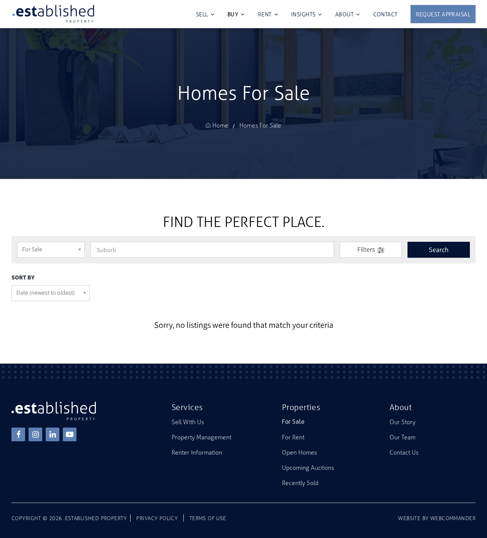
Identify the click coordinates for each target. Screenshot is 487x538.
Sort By (23, 277)
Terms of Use (207, 518)
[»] (222, 125)
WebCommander (453, 518)
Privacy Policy (157, 518)
